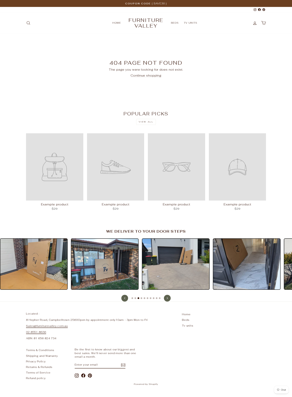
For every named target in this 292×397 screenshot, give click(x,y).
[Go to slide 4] (141, 298)
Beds (175, 22)
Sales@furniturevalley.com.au (47, 326)
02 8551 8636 (36, 332)
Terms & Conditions (40, 350)
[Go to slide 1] (132, 298)
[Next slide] (167, 298)
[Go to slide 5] (144, 298)
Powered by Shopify (146, 384)
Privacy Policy (36, 361)
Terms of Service (38, 372)
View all (146, 121)
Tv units (190, 22)
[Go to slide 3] (138, 298)
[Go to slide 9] (156, 298)
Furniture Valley (146, 23)
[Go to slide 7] (150, 298)
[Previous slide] (124, 298)
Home (116, 22)
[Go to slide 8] (153, 298)
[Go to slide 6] (147, 298)
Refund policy (36, 378)
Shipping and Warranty (42, 355)
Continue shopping (146, 75)
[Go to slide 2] (135, 298)
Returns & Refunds (39, 367)
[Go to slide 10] (160, 298)
